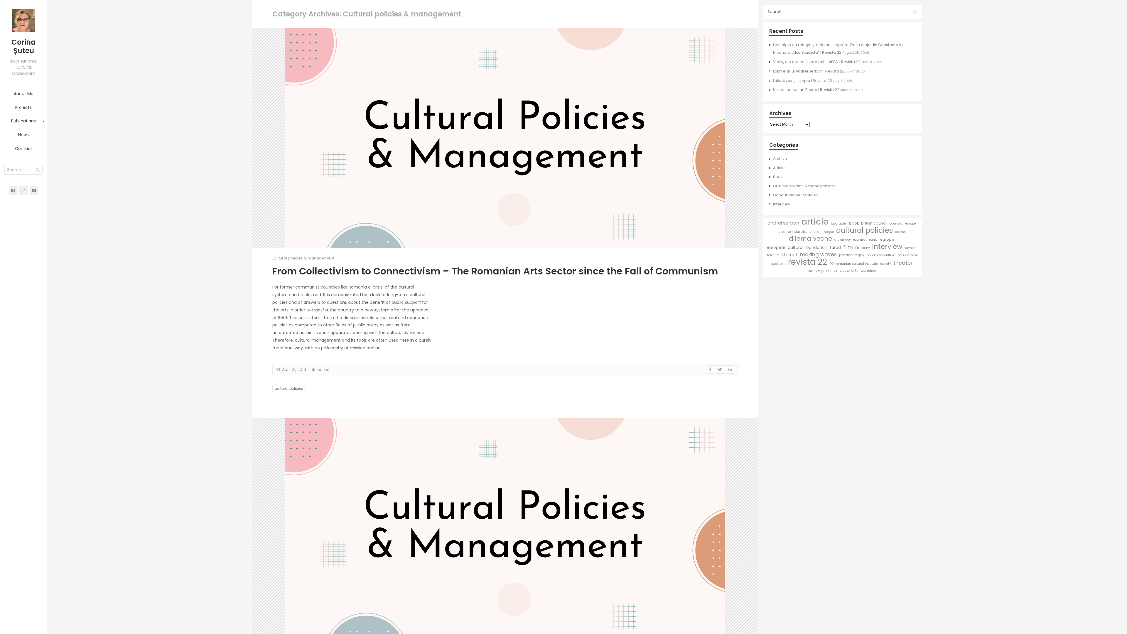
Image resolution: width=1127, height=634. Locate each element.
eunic (873, 239)
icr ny (865, 248)
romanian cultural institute (857, 264)
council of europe (903, 223)
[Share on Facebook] (710, 369)
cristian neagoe (822, 232)
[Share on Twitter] (720, 369)
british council (874, 223)
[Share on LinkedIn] (730, 369)
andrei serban (783, 223)
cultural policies (289, 388)
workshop (868, 271)
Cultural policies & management (303, 258)
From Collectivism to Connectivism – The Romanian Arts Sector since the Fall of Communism (495, 271)
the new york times (822, 271)
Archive (780, 158)
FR (857, 248)
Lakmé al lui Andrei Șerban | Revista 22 (809, 71)
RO (831, 264)
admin (323, 369)
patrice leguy (851, 254)
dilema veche (810, 238)
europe (887, 239)
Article (779, 167)
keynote (911, 248)
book (854, 223)
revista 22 (807, 262)
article (815, 221)
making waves (818, 254)
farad (835, 247)
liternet (790, 255)
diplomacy (842, 239)
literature (772, 255)
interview (887, 246)
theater (902, 263)
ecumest (860, 239)
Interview (781, 204)
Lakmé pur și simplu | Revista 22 (802, 80)
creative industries (793, 232)
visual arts (848, 270)
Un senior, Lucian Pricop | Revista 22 (806, 89)
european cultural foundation (797, 247)
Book (777, 176)
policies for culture (881, 255)
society (885, 264)
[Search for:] (842, 12)
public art (778, 264)
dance (900, 232)
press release (907, 255)
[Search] (38, 170)
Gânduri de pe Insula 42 (795, 195)
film (848, 247)
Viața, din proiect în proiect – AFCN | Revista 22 (817, 61)
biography (839, 223)
